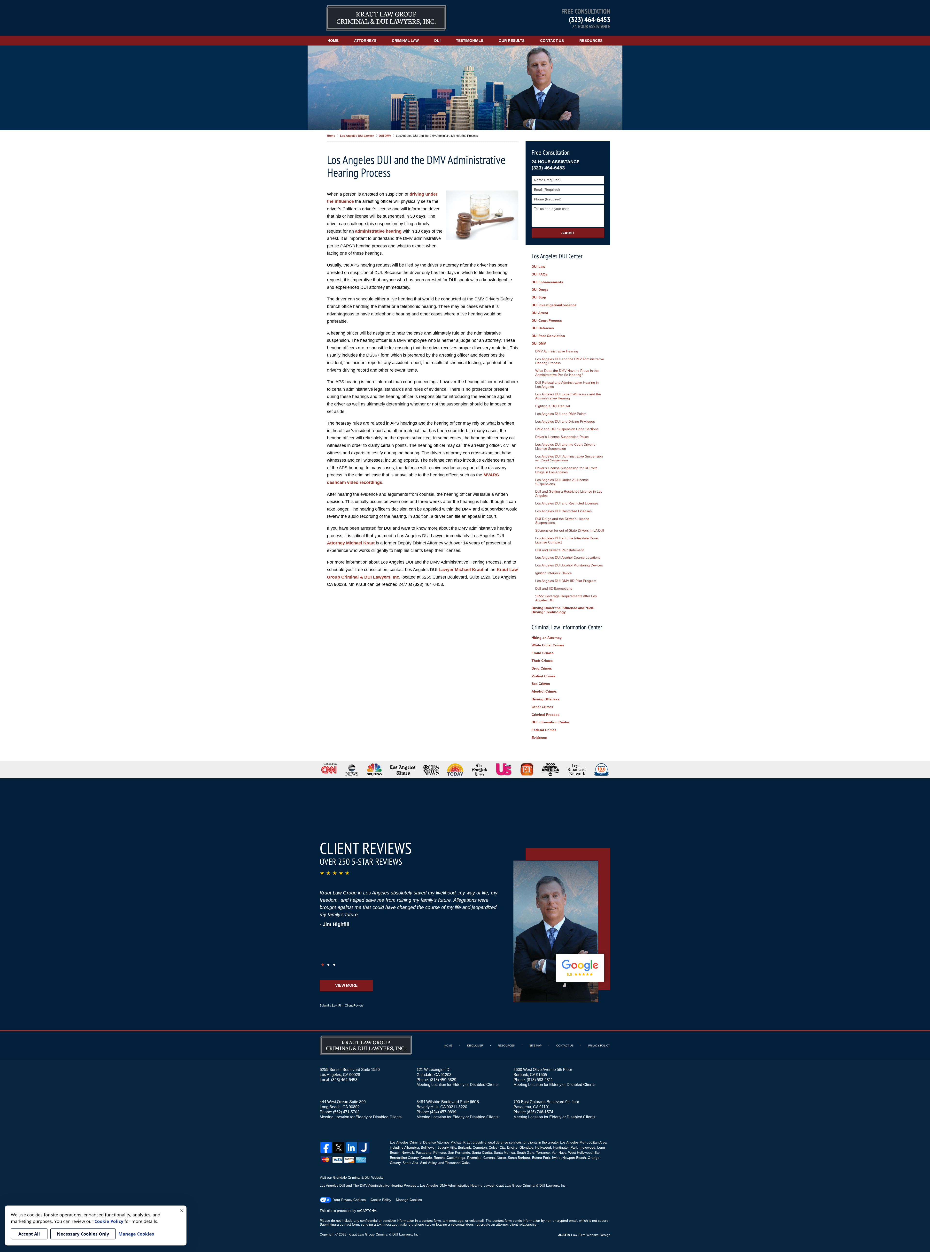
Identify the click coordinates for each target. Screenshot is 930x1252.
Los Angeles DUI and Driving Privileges (565, 421)
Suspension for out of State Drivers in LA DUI (569, 530)
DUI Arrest (540, 313)
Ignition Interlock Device (553, 573)
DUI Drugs (540, 289)
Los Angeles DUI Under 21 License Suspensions (562, 482)
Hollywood (543, 1147)
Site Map (535, 1045)
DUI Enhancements (547, 282)
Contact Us (552, 40)
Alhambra (411, 1147)
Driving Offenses (545, 699)
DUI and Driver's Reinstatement (559, 550)
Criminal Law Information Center (567, 627)
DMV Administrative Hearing (556, 351)
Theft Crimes (542, 661)
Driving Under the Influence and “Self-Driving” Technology (563, 610)
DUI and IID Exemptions (553, 588)
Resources (591, 40)
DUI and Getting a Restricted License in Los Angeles (568, 493)
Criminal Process (545, 715)
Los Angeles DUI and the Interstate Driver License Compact (567, 540)
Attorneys (365, 40)
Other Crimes (542, 707)
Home (333, 40)
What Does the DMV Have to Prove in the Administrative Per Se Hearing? (567, 373)
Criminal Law (405, 40)
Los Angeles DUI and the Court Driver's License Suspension (565, 446)
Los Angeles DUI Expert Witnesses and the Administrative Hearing (568, 396)
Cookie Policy (381, 1200)
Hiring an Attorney (547, 638)
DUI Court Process (547, 320)
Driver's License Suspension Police (562, 437)
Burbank (464, 1147)
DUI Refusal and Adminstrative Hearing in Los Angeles (567, 385)
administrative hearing (378, 231)
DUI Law (538, 266)
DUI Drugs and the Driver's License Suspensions (562, 521)
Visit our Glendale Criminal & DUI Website (352, 1177)
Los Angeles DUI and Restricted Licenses (566, 503)
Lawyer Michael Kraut (461, 569)
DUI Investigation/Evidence (554, 305)
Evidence (539, 738)
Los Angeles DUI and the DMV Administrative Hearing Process (569, 361)
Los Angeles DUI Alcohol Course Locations (567, 557)
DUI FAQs (539, 274)
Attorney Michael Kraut (351, 543)
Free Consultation (551, 152)
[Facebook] (326, 1147)
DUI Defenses (543, 328)
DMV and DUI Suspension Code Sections (566, 429)
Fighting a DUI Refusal (552, 406)
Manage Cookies (409, 1200)
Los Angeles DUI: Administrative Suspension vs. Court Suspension (569, 458)
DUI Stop (539, 297)
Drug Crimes (542, 668)
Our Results (512, 40)
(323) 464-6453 (589, 19)
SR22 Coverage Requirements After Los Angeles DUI (566, 598)
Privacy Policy (599, 1045)
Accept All (29, 1234)
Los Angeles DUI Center (557, 256)
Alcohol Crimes (544, 691)
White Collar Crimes (548, 645)
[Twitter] (338, 1147)
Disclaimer (475, 1045)
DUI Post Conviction (548, 336)
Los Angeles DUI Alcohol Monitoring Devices (569, 565)
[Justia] (363, 1147)
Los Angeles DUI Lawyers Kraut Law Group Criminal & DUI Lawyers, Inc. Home (386, 18)
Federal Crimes (544, 730)
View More (346, 985)
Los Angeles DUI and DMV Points (560, 414)
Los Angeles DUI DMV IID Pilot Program (565, 581)
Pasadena (423, 1152)
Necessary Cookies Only (83, 1234)
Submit (567, 233)
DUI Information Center (550, 722)
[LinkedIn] (351, 1147)
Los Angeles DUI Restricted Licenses (563, 511)
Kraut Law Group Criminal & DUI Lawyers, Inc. (384, 1234)
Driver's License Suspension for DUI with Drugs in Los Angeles (566, 470)
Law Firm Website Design (584, 1235)
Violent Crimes (544, 676)
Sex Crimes (541, 684)
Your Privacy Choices (349, 1200)
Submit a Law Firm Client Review (341, 1005)
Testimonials (469, 40)
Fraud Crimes (543, 653)
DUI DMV (539, 343)
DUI (437, 40)
